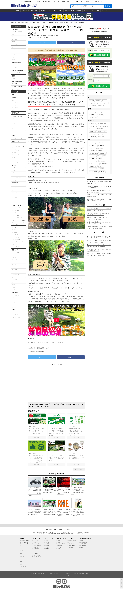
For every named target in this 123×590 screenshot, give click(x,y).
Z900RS (102, 169)
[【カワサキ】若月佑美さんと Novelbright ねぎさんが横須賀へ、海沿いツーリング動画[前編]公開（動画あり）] (49, 503)
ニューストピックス (16, 49)
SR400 (92, 156)
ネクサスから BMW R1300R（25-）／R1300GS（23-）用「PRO (97, 218)
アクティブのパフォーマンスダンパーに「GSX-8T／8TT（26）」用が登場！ (99, 227)
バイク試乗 (58, 548)
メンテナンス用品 (16, 274)
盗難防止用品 (15, 279)
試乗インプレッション (17, 100)
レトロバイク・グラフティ (18, 208)
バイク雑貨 (14, 269)
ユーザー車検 (15, 162)
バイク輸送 (58, 542)
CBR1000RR (100, 148)
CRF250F (102, 145)
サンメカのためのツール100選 (18, 147)
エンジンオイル (15, 277)
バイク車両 (15, 29)
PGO (13, 202)
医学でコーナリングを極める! (18, 220)
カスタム (59, 10)
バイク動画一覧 (15, 295)
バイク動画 (14, 39)
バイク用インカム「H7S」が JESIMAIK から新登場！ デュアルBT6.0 (99, 195)
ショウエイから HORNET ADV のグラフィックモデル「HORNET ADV (99, 191)
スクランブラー (100, 128)
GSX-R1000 (104, 163)
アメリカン (93, 134)
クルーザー (101, 134)
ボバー (92, 128)
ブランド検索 (65, 1)
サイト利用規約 (82, 545)
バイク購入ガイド (16, 102)
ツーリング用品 (15, 252)
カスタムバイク (15, 105)
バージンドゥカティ (36, 555)
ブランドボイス (70, 547)
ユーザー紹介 (46, 547)
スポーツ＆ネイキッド (36, 545)
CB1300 (100, 150)
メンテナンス (95, 10)
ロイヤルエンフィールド (17, 138)
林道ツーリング (15, 234)
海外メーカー (15, 36)
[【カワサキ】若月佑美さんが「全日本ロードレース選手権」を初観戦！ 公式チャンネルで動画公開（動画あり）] (78, 481)
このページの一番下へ (121, 586)
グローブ (14, 264)
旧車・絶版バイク (16, 107)
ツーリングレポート (16, 247)
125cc (97, 112)
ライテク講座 (46, 543)
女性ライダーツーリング (17, 242)
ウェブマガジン (47, 1)
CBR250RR (93, 145)
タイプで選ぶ (25, 10)
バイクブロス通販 (16, 89)
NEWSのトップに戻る (56, 364)
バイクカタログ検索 (24, 542)
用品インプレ (15, 250)
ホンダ (13, 118)
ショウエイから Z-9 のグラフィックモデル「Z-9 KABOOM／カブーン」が (99, 186)
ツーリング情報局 (16, 239)
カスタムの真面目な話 (17, 217)
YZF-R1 (92, 158)
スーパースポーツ (103, 123)
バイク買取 (75, 1)
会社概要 (81, 540)
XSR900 (99, 158)
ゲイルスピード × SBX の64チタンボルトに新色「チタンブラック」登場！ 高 (99, 209)
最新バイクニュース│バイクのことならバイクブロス (61, 529)
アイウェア (14, 259)
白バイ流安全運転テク (17, 317)
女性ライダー (46, 545)
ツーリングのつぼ (16, 215)
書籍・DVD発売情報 (17, 81)
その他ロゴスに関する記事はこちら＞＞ (40, 348)
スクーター (93, 136)
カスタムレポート (71, 545)
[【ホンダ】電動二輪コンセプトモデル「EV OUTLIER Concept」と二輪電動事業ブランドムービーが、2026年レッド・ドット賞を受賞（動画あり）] (34, 481)
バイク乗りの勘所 (16, 210)
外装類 (13, 287)
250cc (92, 114)
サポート (14, 59)
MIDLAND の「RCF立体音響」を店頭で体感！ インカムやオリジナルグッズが (99, 241)
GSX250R (103, 161)
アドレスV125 (94, 161)
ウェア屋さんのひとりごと (18, 213)
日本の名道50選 (15, 237)
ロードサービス (59, 547)
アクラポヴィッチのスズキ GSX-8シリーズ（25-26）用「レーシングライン (98, 214)
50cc (92, 112)
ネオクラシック (104, 126)
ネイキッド (93, 123)
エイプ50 (98, 143)
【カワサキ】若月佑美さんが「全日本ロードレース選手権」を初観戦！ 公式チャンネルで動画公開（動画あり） (78, 491)
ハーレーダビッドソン (17, 128)
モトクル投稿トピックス (17, 72)
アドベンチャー (102, 131)
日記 (68, 542)
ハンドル (14, 282)
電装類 (13, 284)
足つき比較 (52, 10)
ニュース (56, 1)
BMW (106, 103)
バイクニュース (28, 22)
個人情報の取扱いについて (84, 543)
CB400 (92, 148)
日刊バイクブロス (16, 78)
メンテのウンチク (16, 160)
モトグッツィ (15, 190)
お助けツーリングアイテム (18, 244)
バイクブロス (14, 22)
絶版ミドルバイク (69, 10)
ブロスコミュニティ (71, 540)
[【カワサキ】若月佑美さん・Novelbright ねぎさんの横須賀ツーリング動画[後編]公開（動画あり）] (34, 503)
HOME (17, 10)
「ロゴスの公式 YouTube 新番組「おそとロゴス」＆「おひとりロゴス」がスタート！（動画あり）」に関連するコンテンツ (56, 405)
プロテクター (15, 267)
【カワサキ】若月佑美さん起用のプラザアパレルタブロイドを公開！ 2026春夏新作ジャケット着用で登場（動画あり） (78, 512)
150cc (103, 112)
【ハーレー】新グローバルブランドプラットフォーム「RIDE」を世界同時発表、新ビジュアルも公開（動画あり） (63, 512)
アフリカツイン (94, 153)
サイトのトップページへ (121, 583)
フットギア (14, 262)
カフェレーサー (94, 126)
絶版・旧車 (101, 136)
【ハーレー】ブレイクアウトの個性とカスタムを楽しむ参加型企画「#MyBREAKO (99, 245)
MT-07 (98, 156)
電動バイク (14, 41)
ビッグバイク (94, 117)
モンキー (106, 143)
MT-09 (104, 156)
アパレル (14, 257)
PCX (92, 143)
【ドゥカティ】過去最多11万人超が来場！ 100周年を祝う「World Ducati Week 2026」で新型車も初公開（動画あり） (63, 491)
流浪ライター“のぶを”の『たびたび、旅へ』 (18, 223)
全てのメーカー (23, 566)
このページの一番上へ (121, 580)
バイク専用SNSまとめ (17, 70)
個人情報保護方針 (83, 542)
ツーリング (105, 10)
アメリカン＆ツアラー (36, 548)
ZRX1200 (102, 171)
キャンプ (44, 37)
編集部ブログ (46, 548)
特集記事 (79, 10)
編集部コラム (15, 76)
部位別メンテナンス (16, 157)
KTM (13, 200)
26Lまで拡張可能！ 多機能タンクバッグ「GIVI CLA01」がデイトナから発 (99, 200)
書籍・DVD (14, 83)
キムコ (21, 563)
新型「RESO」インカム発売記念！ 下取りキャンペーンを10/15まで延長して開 (99, 254)
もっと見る (78, 469)
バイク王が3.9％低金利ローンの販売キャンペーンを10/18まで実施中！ (99, 250)
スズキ (13, 123)
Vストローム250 (94, 163)
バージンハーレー (35, 551)
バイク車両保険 (59, 545)
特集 (13, 94)
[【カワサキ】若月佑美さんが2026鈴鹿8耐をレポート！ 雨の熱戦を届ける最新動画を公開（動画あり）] (49, 481)
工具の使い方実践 (16, 155)
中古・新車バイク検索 (24, 540)
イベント (14, 54)
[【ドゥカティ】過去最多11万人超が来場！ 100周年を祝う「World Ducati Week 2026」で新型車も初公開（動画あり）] (63, 481)
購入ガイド (44, 10)
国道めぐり (14, 229)
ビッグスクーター (35, 547)
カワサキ (14, 126)
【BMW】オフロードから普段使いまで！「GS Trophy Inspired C (99, 182)
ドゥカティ (14, 130)
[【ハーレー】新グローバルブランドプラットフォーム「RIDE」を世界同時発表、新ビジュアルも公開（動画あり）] (63, 503)
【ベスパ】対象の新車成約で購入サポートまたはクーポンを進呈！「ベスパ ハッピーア (99, 236)
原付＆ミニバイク (35, 543)
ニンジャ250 (94, 169)
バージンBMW (34, 553)
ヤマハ (13, 121)
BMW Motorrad (15, 135)
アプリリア (14, 192)
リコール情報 (15, 44)
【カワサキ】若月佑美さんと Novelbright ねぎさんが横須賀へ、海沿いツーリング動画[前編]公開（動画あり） (49, 512)
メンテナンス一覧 (16, 143)
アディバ (14, 195)
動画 (48, 37)
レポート (14, 57)
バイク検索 (37, 1)
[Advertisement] (56, 385)
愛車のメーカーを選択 (99, 50)
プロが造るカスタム (17, 116)
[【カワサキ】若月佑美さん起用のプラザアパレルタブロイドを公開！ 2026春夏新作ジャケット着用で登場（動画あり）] (78, 503)
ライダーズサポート (86, 1)
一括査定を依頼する (99, 86)
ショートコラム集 (16, 205)
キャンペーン (15, 52)
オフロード (93, 131)
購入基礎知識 (15, 113)
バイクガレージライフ (60, 543)
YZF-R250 (103, 153)
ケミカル (14, 272)
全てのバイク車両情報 (17, 31)
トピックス (87, 10)
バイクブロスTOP (26, 1)
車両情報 (14, 97)
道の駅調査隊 (15, 232)
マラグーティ (15, 197)
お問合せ (81, 547)
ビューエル (14, 180)
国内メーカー (15, 34)
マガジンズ (21, 22)
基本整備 (14, 152)
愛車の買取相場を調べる (99, 55)
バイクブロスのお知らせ (18, 86)
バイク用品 (14, 67)
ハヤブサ (102, 166)
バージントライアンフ (36, 556)
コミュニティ (98, 1)
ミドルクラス (100, 114)
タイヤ (13, 289)
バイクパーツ (15, 65)
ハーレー (100, 103)
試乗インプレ (34, 10)
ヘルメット (14, 254)
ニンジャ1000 (94, 171)
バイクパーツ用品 (16, 62)
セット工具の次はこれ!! (17, 150)
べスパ (21, 558)
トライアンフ (15, 133)
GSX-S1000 (93, 166)
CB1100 (93, 150)
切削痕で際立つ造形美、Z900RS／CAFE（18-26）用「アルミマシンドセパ (99, 222)
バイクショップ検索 (24, 543)
